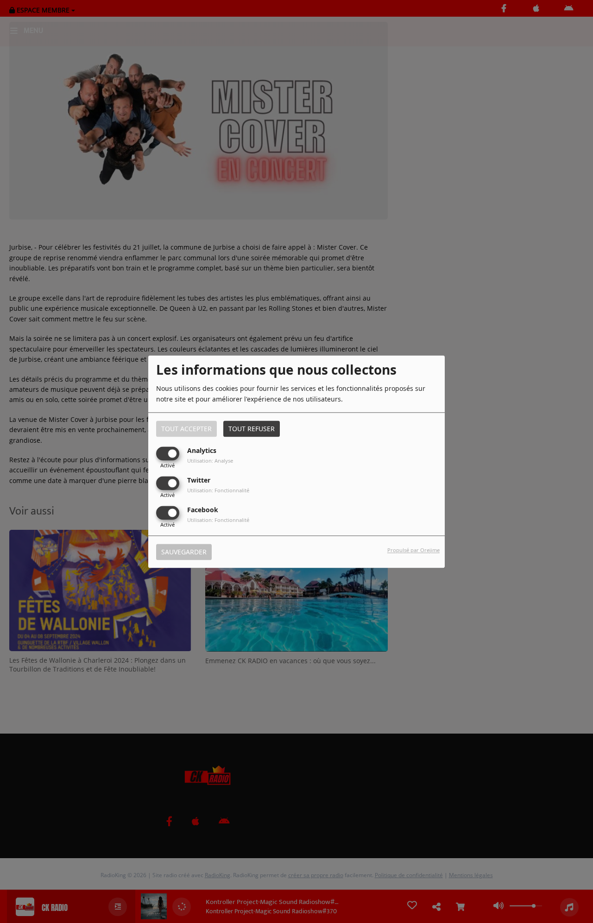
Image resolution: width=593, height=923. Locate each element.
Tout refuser (251, 428)
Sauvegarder (184, 551)
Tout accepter (186, 428)
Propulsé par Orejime (413, 549)
